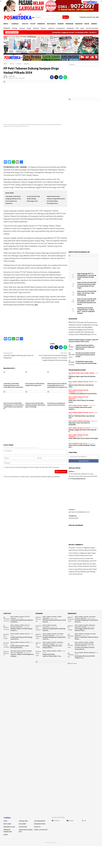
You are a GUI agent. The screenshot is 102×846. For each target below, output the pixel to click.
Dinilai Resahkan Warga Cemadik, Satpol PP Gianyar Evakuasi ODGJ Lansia (83, 340)
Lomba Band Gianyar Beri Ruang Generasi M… (21, 638)
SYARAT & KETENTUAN (40, 830)
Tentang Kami (23, 821)
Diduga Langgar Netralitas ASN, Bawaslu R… (82, 430)
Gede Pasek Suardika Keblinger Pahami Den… (82, 446)
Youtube (71, 820)
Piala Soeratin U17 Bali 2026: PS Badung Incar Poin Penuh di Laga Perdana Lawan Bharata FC (13, 405)
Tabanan (85, 405)
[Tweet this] (56, 77)
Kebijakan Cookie (9, 827)
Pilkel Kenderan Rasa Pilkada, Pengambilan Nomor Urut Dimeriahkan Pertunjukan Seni (57, 385)
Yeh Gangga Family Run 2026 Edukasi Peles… (52, 646)
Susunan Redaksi (39, 821)
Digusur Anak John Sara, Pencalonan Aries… (81, 386)
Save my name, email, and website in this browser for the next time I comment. (32, 467)
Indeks (5, 834)
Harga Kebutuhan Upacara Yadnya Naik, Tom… (52, 655)
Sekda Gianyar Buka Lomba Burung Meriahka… (19, 646)
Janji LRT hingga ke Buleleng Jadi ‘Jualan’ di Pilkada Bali (18, 355)
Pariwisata (19, 627)
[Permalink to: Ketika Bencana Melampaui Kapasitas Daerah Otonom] (57, 396)
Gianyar (21, 616)
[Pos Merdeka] (19, 17)
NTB (84, 428)
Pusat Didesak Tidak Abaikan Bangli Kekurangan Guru (33, 199)
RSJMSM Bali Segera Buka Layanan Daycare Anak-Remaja (86, 362)
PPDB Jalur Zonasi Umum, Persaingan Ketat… (81, 401)
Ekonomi (79, 405)
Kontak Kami (23, 827)
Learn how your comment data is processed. (45, 476)
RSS (85, 820)
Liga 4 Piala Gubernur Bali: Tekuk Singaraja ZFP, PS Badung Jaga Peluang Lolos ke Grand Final (83, 571)
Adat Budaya (72, 373)
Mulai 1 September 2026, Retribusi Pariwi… (86, 638)
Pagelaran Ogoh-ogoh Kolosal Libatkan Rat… (82, 377)
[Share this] (52, 77)
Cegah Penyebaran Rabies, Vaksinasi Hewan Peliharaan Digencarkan (85, 347)
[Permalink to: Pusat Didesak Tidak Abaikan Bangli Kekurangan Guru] (35, 376)
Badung (78, 373)
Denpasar (80, 381)
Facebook (56, 820)
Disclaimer (22, 824)
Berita (82, 373)
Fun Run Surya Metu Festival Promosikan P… (84, 648)
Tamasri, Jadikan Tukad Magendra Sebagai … (22, 655)
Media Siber (7, 824)
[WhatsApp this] (65, 77)
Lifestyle (27, 616)
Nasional (85, 381)
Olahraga (77, 645)
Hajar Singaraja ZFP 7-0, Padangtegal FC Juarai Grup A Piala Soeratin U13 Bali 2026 (86, 276)
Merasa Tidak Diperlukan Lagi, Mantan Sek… (82, 417)
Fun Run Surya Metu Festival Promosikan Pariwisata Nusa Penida (85, 354)
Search (65, 17)
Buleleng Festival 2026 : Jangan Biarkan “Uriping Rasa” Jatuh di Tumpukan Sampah (86, 310)
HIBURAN (91, 373)
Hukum (80, 443)
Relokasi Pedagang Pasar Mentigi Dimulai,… (54, 629)
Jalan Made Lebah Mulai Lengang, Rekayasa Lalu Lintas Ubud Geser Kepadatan (13, 385)
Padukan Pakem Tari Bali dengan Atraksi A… (21, 629)
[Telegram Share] (61, 77)
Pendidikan (72, 392)
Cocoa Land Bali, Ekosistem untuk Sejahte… (80, 408)
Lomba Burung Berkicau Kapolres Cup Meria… (21, 621)
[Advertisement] (35, 145)
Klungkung (46, 627)
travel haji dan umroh (76, 558)
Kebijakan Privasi (39, 824)
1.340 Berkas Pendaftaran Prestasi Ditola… (83, 394)
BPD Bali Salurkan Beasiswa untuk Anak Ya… (54, 621)
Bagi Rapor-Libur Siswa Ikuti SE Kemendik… (79, 423)
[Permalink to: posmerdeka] (5, 77)
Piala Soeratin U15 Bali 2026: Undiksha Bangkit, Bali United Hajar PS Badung (35, 405)
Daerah (87, 373)
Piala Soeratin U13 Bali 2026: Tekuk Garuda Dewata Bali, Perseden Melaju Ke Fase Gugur (86, 285)
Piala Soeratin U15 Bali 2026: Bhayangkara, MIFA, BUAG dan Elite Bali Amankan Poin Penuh (86, 301)
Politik (91, 381)
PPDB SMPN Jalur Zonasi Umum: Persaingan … (83, 439)
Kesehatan (78, 644)
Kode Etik (37, 827)
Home (5, 821)
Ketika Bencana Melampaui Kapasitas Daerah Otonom (56, 404)
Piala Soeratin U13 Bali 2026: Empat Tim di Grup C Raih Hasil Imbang (86, 293)
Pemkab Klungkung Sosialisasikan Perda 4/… (54, 638)
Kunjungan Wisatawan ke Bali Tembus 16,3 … (85, 657)
